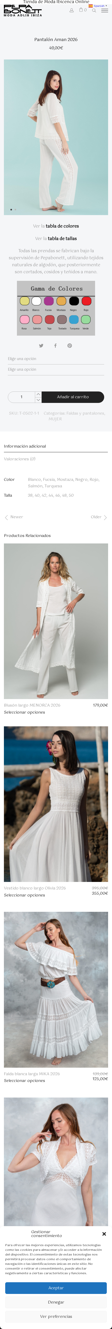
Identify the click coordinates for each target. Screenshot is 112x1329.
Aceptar (56, 1288)
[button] (104, 1234)
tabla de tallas (62, 238)
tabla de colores (62, 226)
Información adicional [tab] (25, 446)
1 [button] (13, 211)
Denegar (56, 1302)
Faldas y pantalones (85, 413)
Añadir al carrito (73, 397)
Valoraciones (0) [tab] (19, 459)
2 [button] (17, 211)
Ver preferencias (56, 1316)
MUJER (55, 419)
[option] (56, 137)
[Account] (71, 11)
